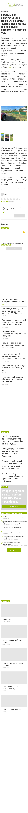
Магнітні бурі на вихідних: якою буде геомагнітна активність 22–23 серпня (12, 311)
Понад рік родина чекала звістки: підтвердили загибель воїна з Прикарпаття (13, 452)
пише (11, 67)
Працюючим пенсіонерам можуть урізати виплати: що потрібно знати (13, 345)
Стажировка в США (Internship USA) (10, 687)
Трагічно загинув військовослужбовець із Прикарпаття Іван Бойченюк (12, 477)
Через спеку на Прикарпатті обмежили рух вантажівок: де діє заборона (13, 379)
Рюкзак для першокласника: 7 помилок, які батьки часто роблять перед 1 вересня (14, 322)
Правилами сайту (6, 244)
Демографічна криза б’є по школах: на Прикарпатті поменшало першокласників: (13, 356)
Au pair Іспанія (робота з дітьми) (12, 641)
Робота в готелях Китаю (11, 709)
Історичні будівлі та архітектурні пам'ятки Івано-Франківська (13, 496)
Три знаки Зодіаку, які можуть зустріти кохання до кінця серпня (14, 368)
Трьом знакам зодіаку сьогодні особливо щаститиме (14, 300)
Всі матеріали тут (14, 506)
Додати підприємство (14, 550)
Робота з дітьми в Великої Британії (12, 664)
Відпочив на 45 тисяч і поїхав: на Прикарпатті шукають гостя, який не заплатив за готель (12, 465)
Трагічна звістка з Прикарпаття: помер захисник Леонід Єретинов (14, 333)
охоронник (6, 619)
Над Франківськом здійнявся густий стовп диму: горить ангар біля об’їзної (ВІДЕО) (12, 440)
